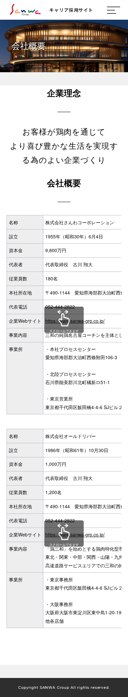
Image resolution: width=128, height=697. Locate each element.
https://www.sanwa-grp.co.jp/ (75, 320)
